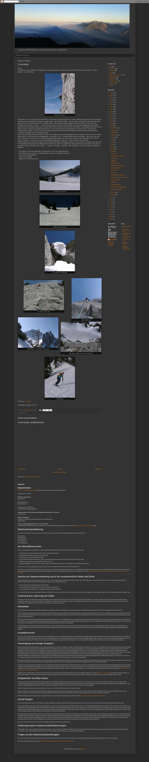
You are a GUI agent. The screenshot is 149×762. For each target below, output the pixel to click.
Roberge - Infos (127, 237)
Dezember (114, 128)
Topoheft (28, 401)
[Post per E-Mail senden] (40, 410)
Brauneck (113, 153)
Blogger (83, 749)
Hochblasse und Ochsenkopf (119, 177)
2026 (111, 92)
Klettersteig (112, 77)
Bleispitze (113, 172)
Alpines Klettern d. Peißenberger (126, 247)
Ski (110, 66)
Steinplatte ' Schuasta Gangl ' (119, 187)
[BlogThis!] (45, 410)
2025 (111, 95)
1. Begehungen (113, 81)
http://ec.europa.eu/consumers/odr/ (83, 525)
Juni (112, 142)
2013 (111, 123)
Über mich (112, 83)
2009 (111, 202)
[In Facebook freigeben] (49, 410)
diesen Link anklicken (103, 673)
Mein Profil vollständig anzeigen (111, 243)
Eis (110, 85)
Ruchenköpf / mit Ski (116, 189)
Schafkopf (113, 161)
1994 (111, 214)
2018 (111, 111)
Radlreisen (112, 79)
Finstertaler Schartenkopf (118, 165)
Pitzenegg (114, 182)
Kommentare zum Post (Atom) (33, 476)
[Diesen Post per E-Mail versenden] (43, 410)
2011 (111, 197)
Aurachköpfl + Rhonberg (117, 156)
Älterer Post (98, 469)
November (114, 130)
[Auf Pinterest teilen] (51, 410)
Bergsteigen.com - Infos (127, 234)
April (112, 147)
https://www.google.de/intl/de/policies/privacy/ (93, 695)
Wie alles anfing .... (116, 180)
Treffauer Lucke (115, 163)
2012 (111, 126)
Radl (110, 73)
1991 (111, 216)
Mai (112, 144)
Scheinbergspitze (116, 184)
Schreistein (114, 170)
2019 (111, 109)
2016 (111, 116)
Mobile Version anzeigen (60, 472)
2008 (111, 204)
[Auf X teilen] (47, 410)
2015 (111, 118)
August (113, 137)
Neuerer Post (22, 469)
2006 (111, 209)
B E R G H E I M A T (22, 55)
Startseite (60, 469)
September (114, 135)
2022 (111, 102)
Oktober (113, 132)
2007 (111, 207)
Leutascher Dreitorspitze (117, 175)
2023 (111, 99)
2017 (111, 114)
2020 (111, 107)
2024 (111, 97)
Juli (112, 139)
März (112, 149)
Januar (113, 194)
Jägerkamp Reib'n (116, 168)
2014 (111, 121)
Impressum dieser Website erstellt (27, 490)
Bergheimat (113, 239)
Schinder (113, 151)
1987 (111, 219)
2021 (111, 104)
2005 (111, 212)
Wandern (112, 68)
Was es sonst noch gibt (115, 75)
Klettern (24, 412)
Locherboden (114, 158)
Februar (113, 192)
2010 (111, 200)
